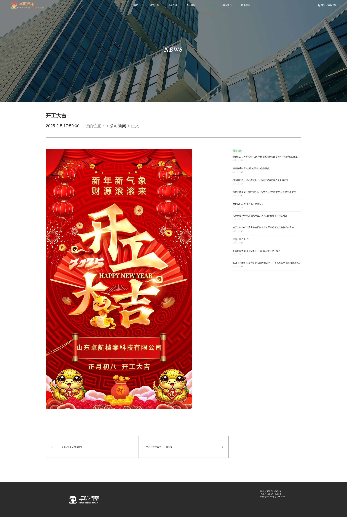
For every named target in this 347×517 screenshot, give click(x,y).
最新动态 (237, 150)
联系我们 (245, 5)
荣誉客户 (227, 5)
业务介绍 (172, 5)
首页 (136, 5)
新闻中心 (209, 5)
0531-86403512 (328, 5)
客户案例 (191, 5)
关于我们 (154, 5)
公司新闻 (118, 126)
